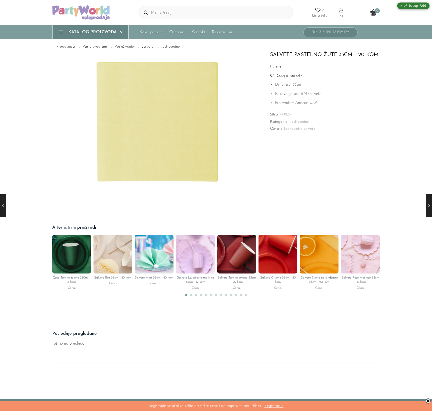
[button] (186, 295)
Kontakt (198, 32)
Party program (94, 47)
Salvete (148, 47)
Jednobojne (170, 47)
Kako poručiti (151, 32)
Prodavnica (65, 47)
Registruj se (222, 32)
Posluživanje (124, 47)
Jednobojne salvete (299, 129)
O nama (176, 32)
